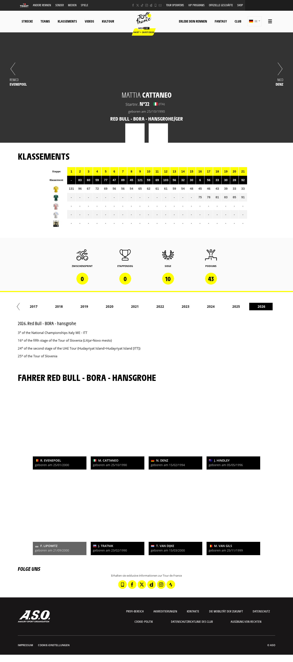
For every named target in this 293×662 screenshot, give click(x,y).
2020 (109, 306)
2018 (59, 306)
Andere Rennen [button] (42, 5)
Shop (240, 5)
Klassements (67, 21)
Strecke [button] (27, 21)
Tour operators (175, 5)
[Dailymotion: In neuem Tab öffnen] (151, 5)
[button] (254, 21)
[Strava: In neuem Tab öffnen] (170, 584)
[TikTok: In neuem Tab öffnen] (142, 5)
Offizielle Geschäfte (221, 5)
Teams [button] (45, 21)
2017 (34, 306)
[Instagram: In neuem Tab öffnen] (146, 5)
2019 (84, 306)
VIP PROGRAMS (196, 5)
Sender (59, 5)
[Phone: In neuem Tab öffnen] (155, 5)
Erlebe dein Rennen (193, 21)
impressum (25, 645)
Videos (89, 21)
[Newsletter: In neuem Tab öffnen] (160, 5)
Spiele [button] (84, 5)
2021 (135, 306)
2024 (211, 306)
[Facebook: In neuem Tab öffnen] (133, 5)
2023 (185, 306)
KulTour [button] (108, 21)
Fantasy (221, 21)
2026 (261, 306)
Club (238, 21)
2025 (236, 306)
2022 (160, 306)
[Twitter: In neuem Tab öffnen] (137, 5)
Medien (72, 5)
